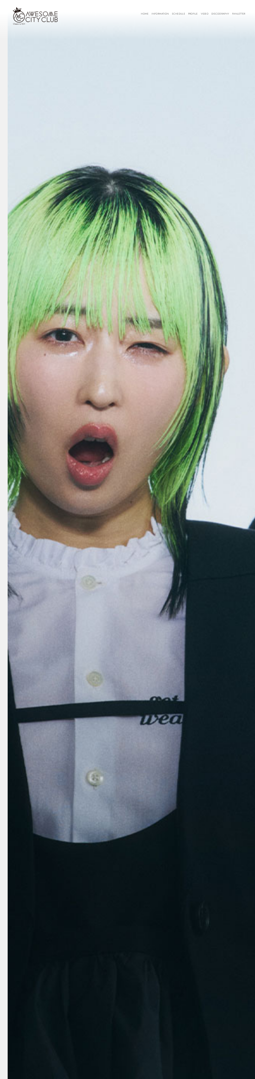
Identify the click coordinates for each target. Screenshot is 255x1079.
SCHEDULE (178, 13)
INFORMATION (160, 13)
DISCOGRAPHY (220, 13)
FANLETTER (238, 13)
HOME (145, 13)
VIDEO (205, 13)
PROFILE (193, 13)
